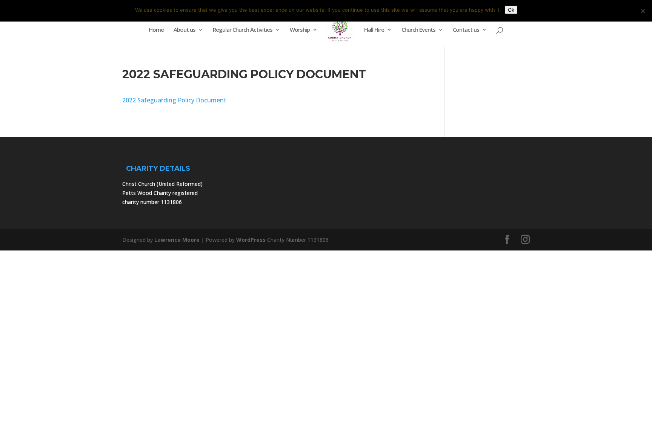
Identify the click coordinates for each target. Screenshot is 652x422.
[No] (642, 11)
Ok (511, 10)
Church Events (418, 30)
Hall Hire (374, 30)
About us (184, 30)
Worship (300, 30)
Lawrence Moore (177, 239)
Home (156, 30)
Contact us (466, 30)
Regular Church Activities (242, 30)
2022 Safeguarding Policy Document (174, 100)
